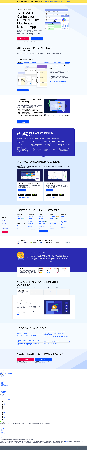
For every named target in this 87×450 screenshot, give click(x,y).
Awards (2, 434)
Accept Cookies (73, 447)
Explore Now (22, 190)
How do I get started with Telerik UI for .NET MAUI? (27, 337)
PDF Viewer (53, 62)
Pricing (2, 376)
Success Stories (3, 391)
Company (2, 432)
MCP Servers (2, 373)
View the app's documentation (25, 199)
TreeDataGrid (46, 62)
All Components (5, 225)
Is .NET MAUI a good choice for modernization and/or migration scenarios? (55, 334)
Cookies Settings (82, 447)
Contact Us (2, 395)
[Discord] (2, 409)
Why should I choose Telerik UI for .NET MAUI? (26, 335)
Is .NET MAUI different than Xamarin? (51, 341)
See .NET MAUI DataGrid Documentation (58, 81)
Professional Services (4, 385)
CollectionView (27, 62)
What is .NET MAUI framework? (23, 331)
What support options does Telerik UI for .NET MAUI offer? (56, 336)
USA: (5, 396)
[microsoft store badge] (34, 195)
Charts (40, 62)
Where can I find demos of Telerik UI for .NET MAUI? (55, 331)
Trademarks (67, 441)
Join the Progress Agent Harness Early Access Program (57, 1)
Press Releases (3, 427)
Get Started (23, 38)
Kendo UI (1, 371)
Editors (59, 62)
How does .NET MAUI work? (23, 333)
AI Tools (3, 220)
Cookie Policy (33, 447)
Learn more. (39, 41)
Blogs (2, 383)
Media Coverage (3, 428)
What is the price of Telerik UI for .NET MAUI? (53, 339)
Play (19, 314)
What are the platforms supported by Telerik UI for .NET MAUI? (28, 341)
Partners (2, 386)
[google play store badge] (28, 195)
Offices (2, 430)
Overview (4, 217)
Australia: (6, 399)
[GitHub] (2, 408)
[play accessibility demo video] (57, 106)
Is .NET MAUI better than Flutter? (51, 343)
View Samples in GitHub (24, 197)
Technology (3, 433)
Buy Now (37, 38)
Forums (2, 382)
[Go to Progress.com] (3, 422)
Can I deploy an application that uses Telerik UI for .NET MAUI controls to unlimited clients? (28, 344)
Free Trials (2, 375)
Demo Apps (4, 223)
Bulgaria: (6, 398)
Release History (3, 381)
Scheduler (34, 62)
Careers (2, 429)
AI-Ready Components (8, 373)
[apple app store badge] (21, 195)
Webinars (2, 384)
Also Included (5, 228)
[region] (43, 448)
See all (67, 62)
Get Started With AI (23, 121)
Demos (2, 379)
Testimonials (3, 392)
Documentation (3, 380)
